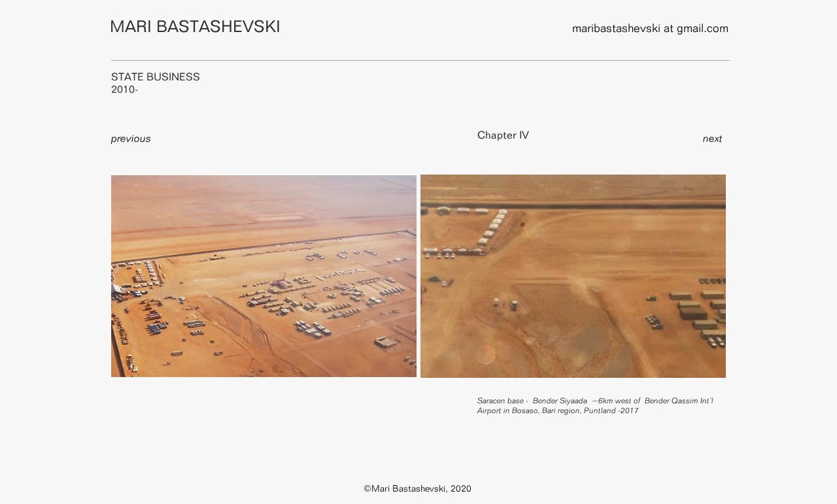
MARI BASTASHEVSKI (195, 26)
